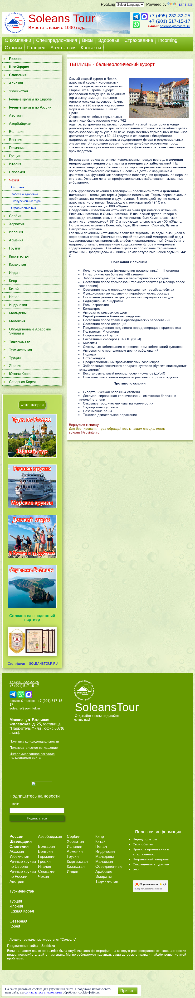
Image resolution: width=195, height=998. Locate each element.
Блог (136, 869)
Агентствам (63, 47)
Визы (87, 40)
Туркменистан (20, 349)
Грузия (14, 248)
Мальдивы (18, 313)
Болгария (16, 132)
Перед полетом (145, 839)
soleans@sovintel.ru (175, 26)
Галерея (36, 47)
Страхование (138, 40)
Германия (16, 148)
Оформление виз (23, 208)
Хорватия (16, 224)
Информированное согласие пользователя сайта (32, 755)
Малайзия (17, 321)
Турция (15, 357)
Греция (14, 156)
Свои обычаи (143, 844)
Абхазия (16, 83)
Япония (15, 366)
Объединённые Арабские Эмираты (30, 331)
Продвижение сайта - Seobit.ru (31, 946)
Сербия (15, 216)
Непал (14, 297)
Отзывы (13, 47)
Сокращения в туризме (151, 864)
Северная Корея (22, 382)
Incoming (167, 40)
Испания (16, 232)
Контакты (91, 47)
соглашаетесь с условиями (43, 992)
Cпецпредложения (56, 40)
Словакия (17, 172)
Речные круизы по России (30, 107)
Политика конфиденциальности (34, 741)
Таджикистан (19, 341)
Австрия (16, 115)
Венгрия (15, 140)
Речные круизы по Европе (30, 99)
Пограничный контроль (151, 859)
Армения (16, 240)
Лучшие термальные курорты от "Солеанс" (43, 939)
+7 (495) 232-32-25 (169, 15)
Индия (14, 272)
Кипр (13, 281)
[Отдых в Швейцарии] (32, 608)
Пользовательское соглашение (34, 747)
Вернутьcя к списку (84, 425)
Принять (127, 991)
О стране (17, 187)
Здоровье (108, 40)
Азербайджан (20, 123)
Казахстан (17, 264)
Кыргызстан (19, 256)
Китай (14, 289)
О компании (18, 40)
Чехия (14, 180)
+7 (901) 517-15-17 (169, 21)
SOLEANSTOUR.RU (42, 663)
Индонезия (18, 305)
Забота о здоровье (24, 194)
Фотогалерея (32, 405)
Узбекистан (18, 91)
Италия (15, 164)
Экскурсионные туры (26, 201)
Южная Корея (20, 374)
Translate (185, 4)
